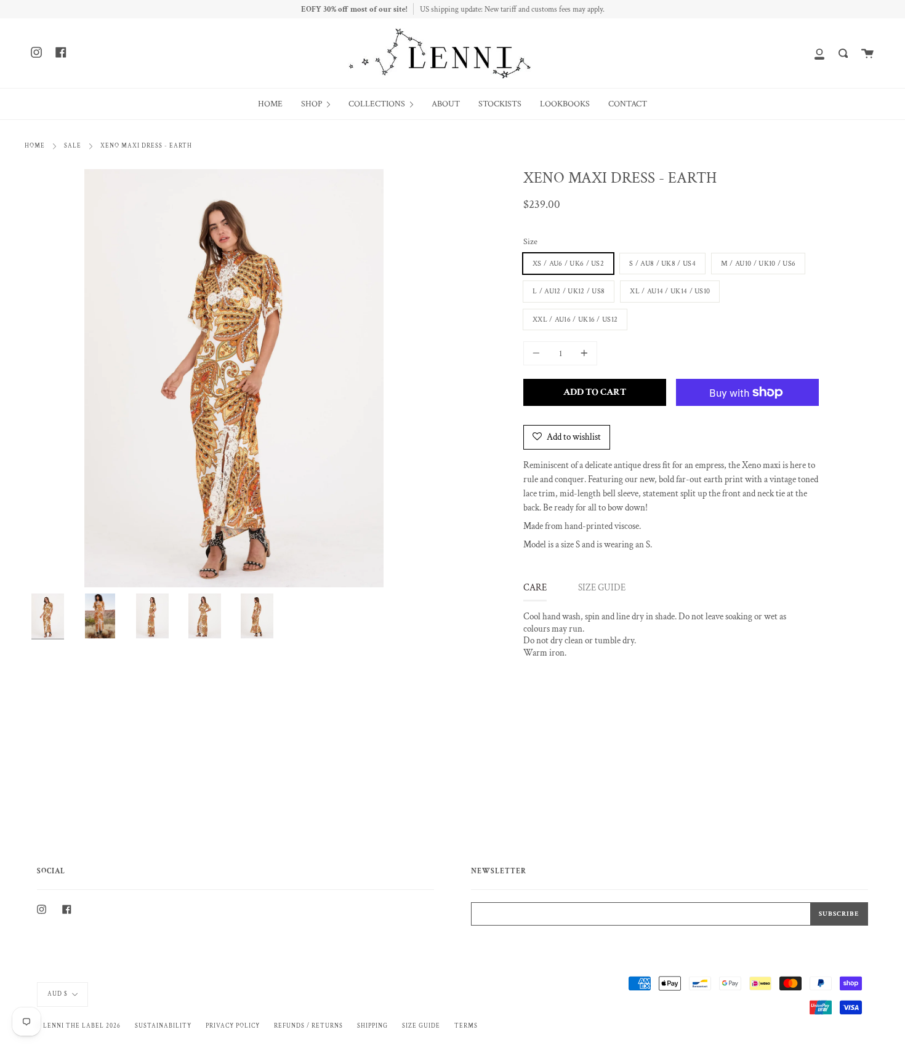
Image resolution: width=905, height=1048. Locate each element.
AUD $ (57, 994)
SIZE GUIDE (601, 587)
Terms (466, 1026)
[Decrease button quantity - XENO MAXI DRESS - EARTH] (538, 353)
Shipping (372, 1026)
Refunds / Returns (308, 1026)
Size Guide (421, 1026)
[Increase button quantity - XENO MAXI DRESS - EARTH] (582, 353)
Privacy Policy (233, 1026)
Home (35, 145)
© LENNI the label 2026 (79, 1026)
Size (530, 241)
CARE (535, 587)
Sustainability (163, 1026)
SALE (72, 145)
